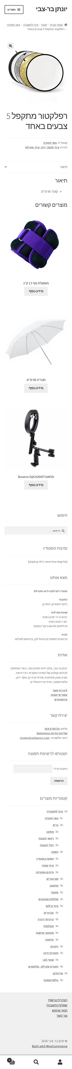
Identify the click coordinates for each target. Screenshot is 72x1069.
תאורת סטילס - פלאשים (43, 966)
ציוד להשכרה (30, 25)
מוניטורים (52, 879)
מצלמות (49, 926)
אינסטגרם (60, 699)
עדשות (49, 939)
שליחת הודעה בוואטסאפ (52, 733)
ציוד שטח (48, 865)
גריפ (55, 825)
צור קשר (61, 1016)
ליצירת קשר (60, 690)
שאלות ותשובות (57, 1005)
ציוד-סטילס (32, 147)
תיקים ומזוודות (45, 872)
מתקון (50, 832)
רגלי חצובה (47, 845)
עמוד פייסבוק (59, 695)
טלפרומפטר (50, 980)
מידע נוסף (36, 291)
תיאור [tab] (63, 167)
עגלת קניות (16, 1059)
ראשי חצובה (46, 838)
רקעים (54, 946)
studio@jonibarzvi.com (34, 738)
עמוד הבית (56, 25)
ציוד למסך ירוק (50, 147)
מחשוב (54, 885)
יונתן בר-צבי (51, 9)
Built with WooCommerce (49, 1046)
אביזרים (49, 912)
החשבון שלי (60, 1062)
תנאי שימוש (59, 1010)
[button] (10, 46)
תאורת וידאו (50, 953)
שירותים (58, 973)
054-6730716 (52, 728)
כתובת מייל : (59, 769)
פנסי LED (48, 960)
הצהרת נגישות (57, 1000)
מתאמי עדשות (45, 933)
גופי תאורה (13, 25)
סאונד (54, 892)
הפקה (54, 852)
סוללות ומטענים (48, 899)
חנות (44, 25)
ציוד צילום (52, 906)
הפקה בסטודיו (45, 858)
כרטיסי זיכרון (46, 919)
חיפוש (36, 1062)
